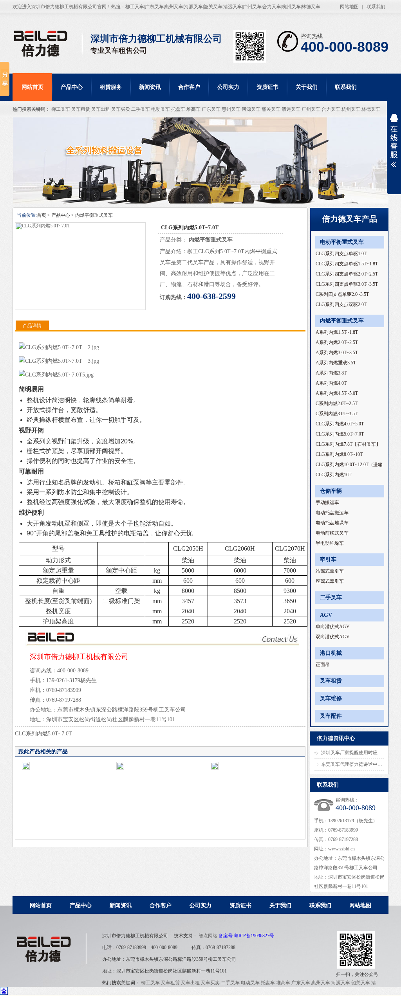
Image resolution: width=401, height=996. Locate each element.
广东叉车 (211, 109)
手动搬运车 (327, 502)
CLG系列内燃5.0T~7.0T (340, 434)
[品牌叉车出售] (200, 160)
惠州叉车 (231, 109)
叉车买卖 (120, 109)
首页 (41, 215)
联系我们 (376, 6)
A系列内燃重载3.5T (336, 363)
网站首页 (32, 87)
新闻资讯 (150, 87)
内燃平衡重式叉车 (94, 215)
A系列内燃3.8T (331, 373)
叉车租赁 (80, 109)
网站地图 (349, 6)
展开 (394, 145)
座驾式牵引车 (330, 581)
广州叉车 (311, 109)
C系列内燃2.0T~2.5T (337, 403)
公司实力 (228, 87)
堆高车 (193, 109)
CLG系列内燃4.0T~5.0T (340, 424)
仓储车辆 (331, 491)
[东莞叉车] (48, 43)
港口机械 (331, 653)
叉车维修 (331, 698)
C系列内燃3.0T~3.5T (337, 413)
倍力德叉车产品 (349, 218)
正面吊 (323, 664)
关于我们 (307, 87)
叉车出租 (100, 109)
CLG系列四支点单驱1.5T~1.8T (347, 264)
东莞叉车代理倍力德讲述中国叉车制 (358, 764)
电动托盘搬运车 (332, 512)
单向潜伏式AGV (333, 626)
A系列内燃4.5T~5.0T (337, 393)
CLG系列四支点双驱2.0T (341, 304)
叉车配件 (331, 716)
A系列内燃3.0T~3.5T (337, 352)
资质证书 (267, 87)
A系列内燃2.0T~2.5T (337, 342)
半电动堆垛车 (330, 543)
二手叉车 (140, 109)
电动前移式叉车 (332, 533)
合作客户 (189, 87)
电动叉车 (160, 109)
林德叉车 (370, 109)
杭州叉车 (350, 109)
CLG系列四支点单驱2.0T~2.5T (347, 274)
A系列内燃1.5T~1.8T (337, 332)
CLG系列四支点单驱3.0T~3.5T (347, 284)
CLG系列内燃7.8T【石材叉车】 (348, 444)
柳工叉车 (60, 109)
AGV (326, 615)
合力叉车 (331, 109)
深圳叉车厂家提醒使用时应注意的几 (358, 752)
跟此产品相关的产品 (43, 752)
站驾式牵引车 (330, 571)
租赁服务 (111, 87)
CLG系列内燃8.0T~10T (339, 454)
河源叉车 (251, 109)
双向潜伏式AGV (333, 636)
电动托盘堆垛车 (332, 523)
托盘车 (178, 109)
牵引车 (328, 559)
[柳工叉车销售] (50, 947)
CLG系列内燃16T (333, 474)
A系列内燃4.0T (331, 383)
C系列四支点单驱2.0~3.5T (342, 294)
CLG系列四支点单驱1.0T (341, 253)
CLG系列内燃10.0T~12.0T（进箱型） (349, 466)
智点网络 (208, 935)
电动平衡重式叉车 (342, 242)
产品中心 (72, 87)
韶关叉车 (271, 109)
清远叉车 (291, 109)
